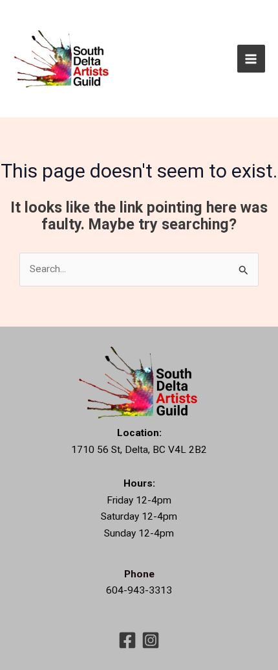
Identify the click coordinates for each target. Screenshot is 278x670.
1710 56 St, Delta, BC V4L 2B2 (139, 450)
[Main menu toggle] (251, 59)
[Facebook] (127, 640)
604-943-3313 (139, 590)
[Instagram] (150, 640)
